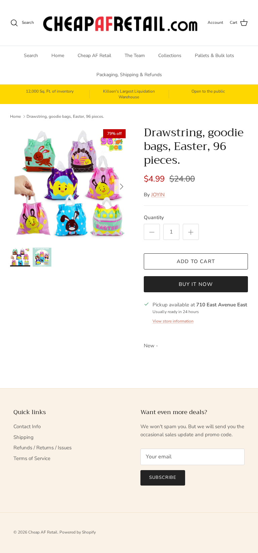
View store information (173, 321)
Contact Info (27, 426)
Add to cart (196, 261)
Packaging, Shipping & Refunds (129, 74)
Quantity (154, 217)
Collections (169, 55)
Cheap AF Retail (94, 55)
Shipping (23, 437)
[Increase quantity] (191, 232)
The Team (135, 55)
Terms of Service (31, 458)
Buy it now (196, 284)
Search (31, 55)
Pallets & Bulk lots (214, 55)
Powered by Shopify (77, 532)
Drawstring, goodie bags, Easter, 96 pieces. (65, 116)
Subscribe (162, 477)
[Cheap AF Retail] (121, 23)
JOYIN (158, 194)
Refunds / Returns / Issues (42, 447)
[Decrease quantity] (152, 232)
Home (57, 55)
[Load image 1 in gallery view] (69, 183)
